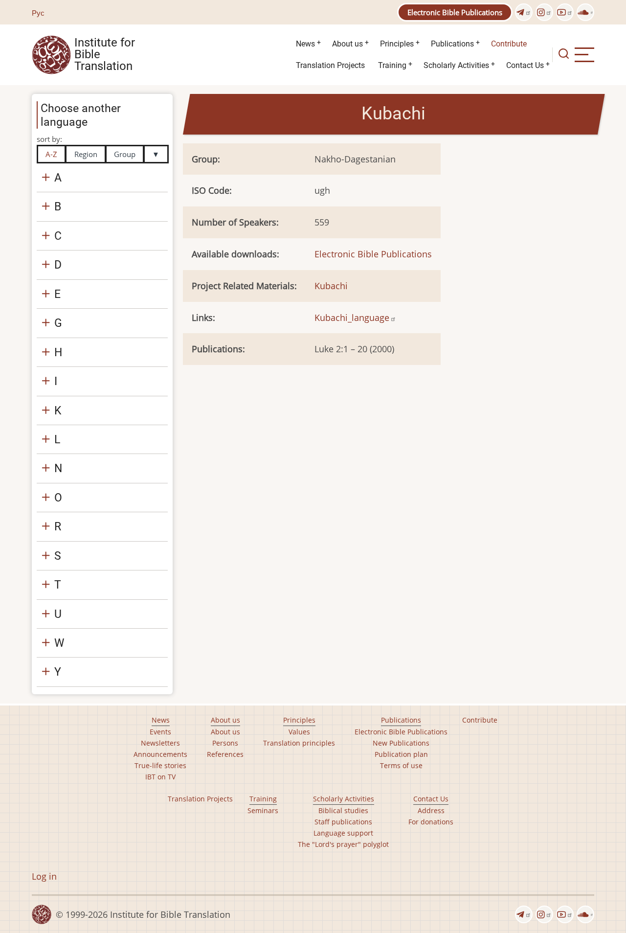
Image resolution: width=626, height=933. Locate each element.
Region (85, 154)
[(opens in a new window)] (524, 12)
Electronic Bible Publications (454, 12)
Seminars (262, 810)
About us (347, 43)
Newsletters (160, 743)
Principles (397, 43)
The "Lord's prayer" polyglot (343, 844)
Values (299, 731)
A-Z (51, 154)
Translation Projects (330, 65)
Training (392, 65)
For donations (430, 821)
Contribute (509, 43)
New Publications (401, 743)
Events (160, 731)
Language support (343, 833)
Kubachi (331, 286)
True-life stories (160, 765)
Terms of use (401, 765)
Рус (38, 13)
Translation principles (299, 743)
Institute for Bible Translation (104, 54)
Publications (452, 43)
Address (431, 810)
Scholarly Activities (456, 65)
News (305, 43)
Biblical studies (343, 810)
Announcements (160, 754)
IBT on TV (160, 776)
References (225, 754)
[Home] (51, 54)
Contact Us (525, 65)
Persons (225, 743)
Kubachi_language (351, 317)
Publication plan (401, 754)
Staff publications (343, 821)
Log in (44, 876)
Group (124, 154)
